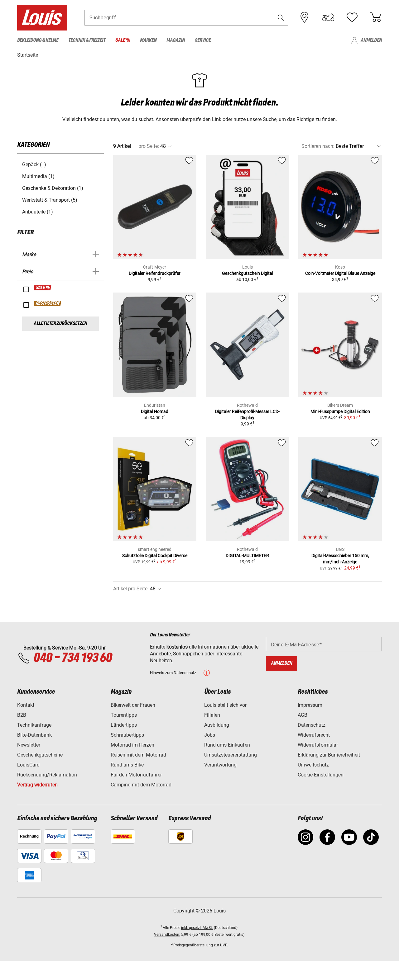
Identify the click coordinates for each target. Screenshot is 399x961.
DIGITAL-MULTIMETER (247, 555)
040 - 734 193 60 (72, 658)
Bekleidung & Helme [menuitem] (37, 40)
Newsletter (28, 745)
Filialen (212, 715)
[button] (281, 17)
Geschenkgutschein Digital (247, 273)
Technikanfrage (34, 725)
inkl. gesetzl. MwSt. (197, 928)
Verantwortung (220, 765)
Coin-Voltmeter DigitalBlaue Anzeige (340, 273)
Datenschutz (311, 725)
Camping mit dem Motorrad (141, 785)
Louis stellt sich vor (225, 705)
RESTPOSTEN (48, 303)
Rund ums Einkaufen (227, 745)
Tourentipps (124, 715)
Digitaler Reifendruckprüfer (154, 273)
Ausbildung (216, 725)
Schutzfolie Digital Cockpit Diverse (154, 555)
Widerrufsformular (318, 745)
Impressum (310, 705)
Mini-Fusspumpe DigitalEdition (340, 411)
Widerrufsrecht (314, 735)
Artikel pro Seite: (131, 589)
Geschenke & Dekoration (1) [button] (52, 188)
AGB (302, 715)
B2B (21, 715)
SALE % (43, 287)
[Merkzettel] (352, 17)
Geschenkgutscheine (40, 755)
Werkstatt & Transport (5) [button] (49, 200)
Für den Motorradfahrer (136, 775)
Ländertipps (124, 725)
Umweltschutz (313, 765)
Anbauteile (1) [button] (37, 212)
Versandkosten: (167, 934)
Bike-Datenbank (34, 735)
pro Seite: (148, 146)
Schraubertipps (127, 735)
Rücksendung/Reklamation (47, 775)
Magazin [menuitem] (175, 40)
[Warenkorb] (375, 17)
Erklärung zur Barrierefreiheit (329, 755)
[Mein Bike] (328, 17)
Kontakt (25, 705)
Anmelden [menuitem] (371, 40)
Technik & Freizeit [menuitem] (86, 40)
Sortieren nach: (317, 146)
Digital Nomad (154, 411)
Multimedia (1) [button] (38, 176)
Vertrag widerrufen (37, 785)
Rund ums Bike (127, 765)
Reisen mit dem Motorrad (138, 755)
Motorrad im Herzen (132, 745)
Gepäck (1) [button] (34, 164)
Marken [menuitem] (148, 40)
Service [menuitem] (203, 40)
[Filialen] (304, 17)
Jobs (209, 735)
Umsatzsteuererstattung (230, 755)
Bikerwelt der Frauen (133, 705)
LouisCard (28, 765)
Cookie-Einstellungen (321, 775)
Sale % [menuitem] (122, 40)
